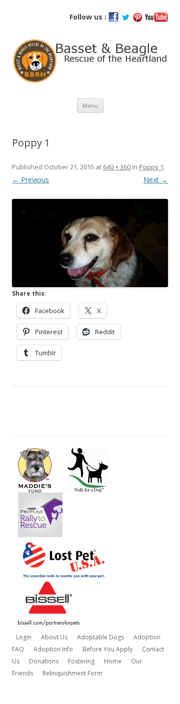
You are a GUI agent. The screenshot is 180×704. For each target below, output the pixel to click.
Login (24, 637)
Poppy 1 (151, 166)
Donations (43, 661)
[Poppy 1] (90, 243)
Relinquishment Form (72, 673)
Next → (156, 179)
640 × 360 (116, 166)
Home (113, 661)
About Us (54, 637)
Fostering (81, 661)
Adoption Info (53, 649)
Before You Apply (107, 649)
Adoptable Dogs (100, 637)
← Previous (30, 179)
